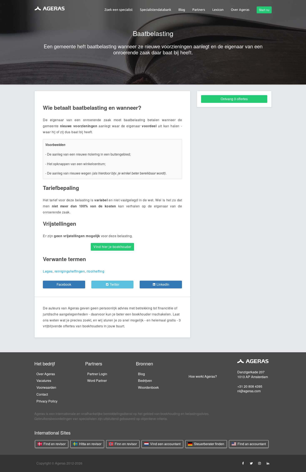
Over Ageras (45, 373)
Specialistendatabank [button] (155, 9)
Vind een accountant (164, 443)
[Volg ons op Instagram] (259, 463)
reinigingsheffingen (70, 271)
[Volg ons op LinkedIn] (268, 463)
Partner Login (97, 373)
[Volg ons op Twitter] (251, 463)
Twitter (114, 284)
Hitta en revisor (89, 443)
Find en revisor (54, 443)
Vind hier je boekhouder (112, 246)
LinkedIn (162, 284)
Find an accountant (251, 443)
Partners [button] (198, 9)
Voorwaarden (46, 387)
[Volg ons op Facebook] (243, 463)
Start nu (264, 10)
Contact (42, 394)
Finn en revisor (125, 443)
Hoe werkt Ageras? (203, 376)
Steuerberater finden (208, 443)
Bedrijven (145, 380)
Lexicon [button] (218, 9)
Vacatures (43, 380)
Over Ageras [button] (240, 9)
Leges (48, 271)
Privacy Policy (46, 401)
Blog (141, 373)
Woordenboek (148, 387)
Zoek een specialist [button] (118, 9)
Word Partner (97, 380)
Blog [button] (181, 9)
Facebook (64, 284)
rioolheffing (95, 271)
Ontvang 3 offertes (234, 98)
